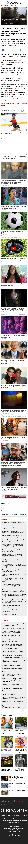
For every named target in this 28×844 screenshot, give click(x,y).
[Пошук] (26, 2)
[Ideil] (14, 838)
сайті (19, 100)
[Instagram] (12, 835)
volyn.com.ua (19, 801)
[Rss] (22, 835)
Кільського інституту (12, 92)
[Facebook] (6, 835)
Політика (13, 5)
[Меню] (1, 2)
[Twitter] (9, 835)
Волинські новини (5, 5)
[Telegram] (16, 835)
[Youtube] (19, 835)
